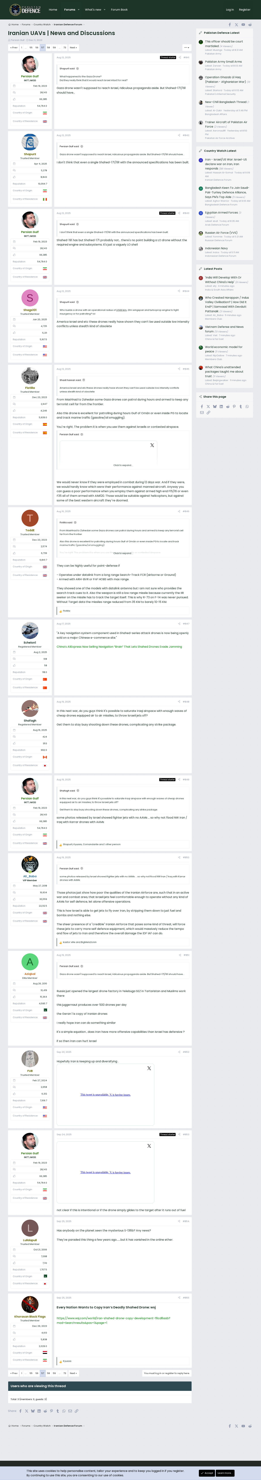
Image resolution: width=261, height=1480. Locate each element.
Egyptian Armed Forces (221, 212)
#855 (186, 1297)
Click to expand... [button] (123, 465)
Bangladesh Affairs (216, 114)
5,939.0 (43, 417)
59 (54, 47)
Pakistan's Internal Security (220, 94)
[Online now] (30, 872)
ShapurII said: (67, 68)
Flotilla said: (66, 522)
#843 (186, 213)
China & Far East (214, 339)
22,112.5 (43, 906)
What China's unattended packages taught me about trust (224, 371)
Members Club (213, 319)
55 (31, 47)
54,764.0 (42, 106)
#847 (186, 623)
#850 (186, 857)
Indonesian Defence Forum (220, 256)
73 (64, 47)
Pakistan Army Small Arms (223, 61)
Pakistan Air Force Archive (220, 138)
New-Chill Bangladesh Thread (225, 102)
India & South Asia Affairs (219, 289)
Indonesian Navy (216, 248)
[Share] (179, 57)
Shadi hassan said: (70, 380)
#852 (186, 1052)
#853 (186, 1134)
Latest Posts (213, 269)
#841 (186, 57)
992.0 (44, 750)
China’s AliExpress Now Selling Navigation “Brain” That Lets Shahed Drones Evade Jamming (119, 647)
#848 (186, 701)
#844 (186, 291)
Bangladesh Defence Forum (221, 204)
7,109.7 (43, 1100)
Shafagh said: (67, 790)
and (80, 942)
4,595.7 (43, 1003)
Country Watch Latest (220, 151)
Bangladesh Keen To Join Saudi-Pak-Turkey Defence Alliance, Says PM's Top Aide (227, 192)
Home (53, 10)
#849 (186, 779)
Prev (14, 47)
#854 (186, 1221)
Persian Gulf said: (69, 146)
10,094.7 (42, 183)
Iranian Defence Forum (218, 180)
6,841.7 (43, 560)
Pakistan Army (213, 53)
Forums (69, 10)
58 (48, 47)
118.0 (44, 672)
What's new (93, 10)
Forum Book (119, 10)
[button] (79, 10)
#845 (186, 369)
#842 (186, 135)
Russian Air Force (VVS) (221, 233)
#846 (186, 511)
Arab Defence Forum (217, 224)
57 (42, 47)
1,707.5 (43, 1269)
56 (37, 47)
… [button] (26, 47)
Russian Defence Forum (218, 240)
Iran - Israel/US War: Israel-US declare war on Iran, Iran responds (226, 164)
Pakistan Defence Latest (222, 33)
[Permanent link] (157, 1307)
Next (72, 47)
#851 (186, 955)
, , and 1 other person (92, 844)
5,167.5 (43, 339)
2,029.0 (43, 1346)
